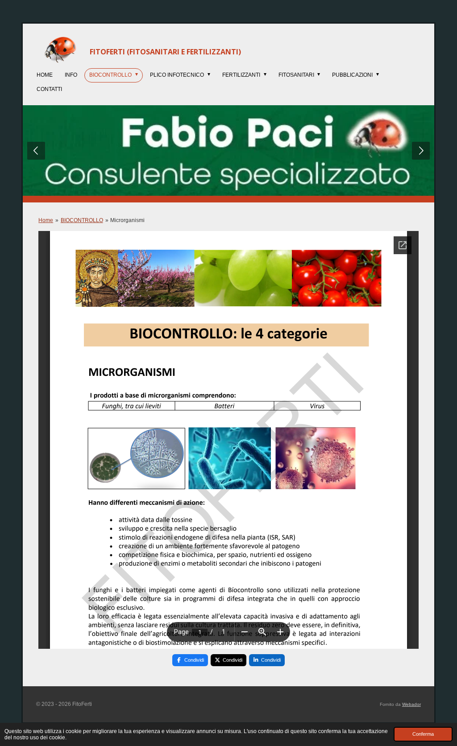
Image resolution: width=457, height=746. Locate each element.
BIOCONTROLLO (82, 220)
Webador (411, 704)
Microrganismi (127, 220)
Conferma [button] (423, 734)
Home (45, 220)
